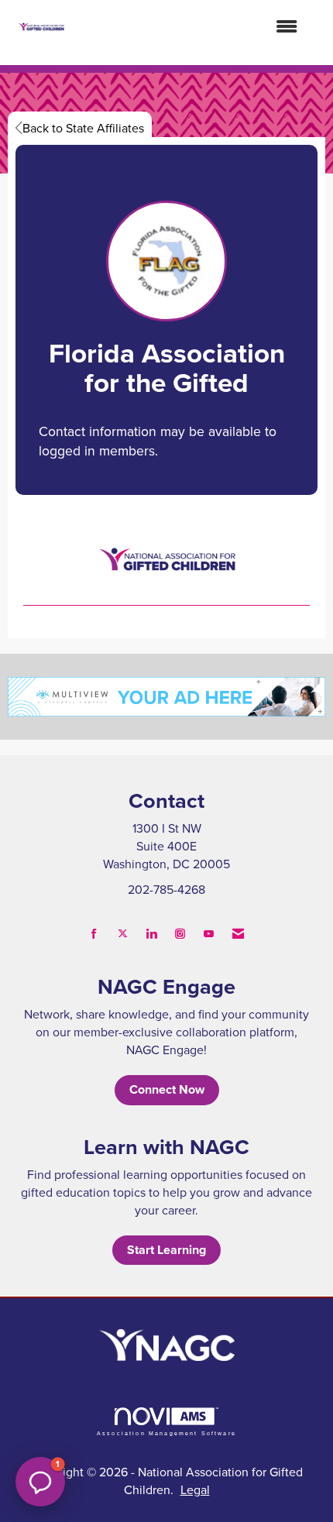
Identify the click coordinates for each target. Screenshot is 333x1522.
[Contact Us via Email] (238, 934)
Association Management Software (166, 1433)
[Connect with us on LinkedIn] (151, 934)
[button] (40, 1482)
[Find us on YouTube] (208, 934)
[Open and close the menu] (188, 26)
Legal (195, 1489)
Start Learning (166, 1250)
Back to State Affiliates (83, 127)
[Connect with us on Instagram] (180, 934)
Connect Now (166, 1089)
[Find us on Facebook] (94, 934)
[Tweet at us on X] (123, 934)
